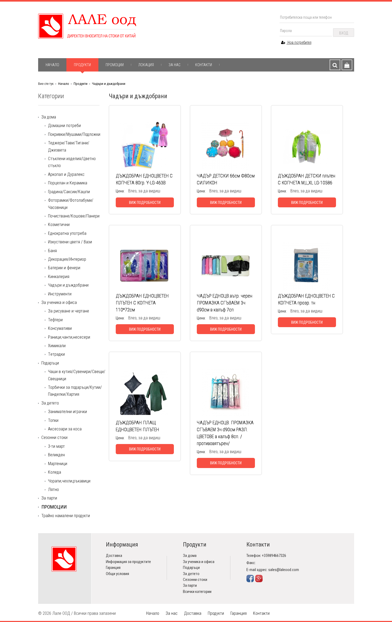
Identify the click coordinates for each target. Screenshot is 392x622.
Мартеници (57, 463)
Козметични (59, 224)
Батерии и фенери (64, 267)
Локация (146, 65)
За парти (49, 498)
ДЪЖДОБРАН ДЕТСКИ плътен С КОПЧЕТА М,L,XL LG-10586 (306, 179)
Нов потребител (299, 42)
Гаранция (113, 567)
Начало (52, 65)
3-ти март (56, 446)
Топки (53, 420)
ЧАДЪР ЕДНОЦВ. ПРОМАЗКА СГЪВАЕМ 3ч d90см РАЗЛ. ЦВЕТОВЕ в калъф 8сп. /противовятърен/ (225, 433)
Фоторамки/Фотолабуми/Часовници (70, 204)
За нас (175, 65)
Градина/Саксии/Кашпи (69, 191)
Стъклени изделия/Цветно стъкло (72, 162)
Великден (56, 454)
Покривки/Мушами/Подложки (74, 134)
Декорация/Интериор (67, 259)
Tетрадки (56, 354)
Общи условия (117, 573)
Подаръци (50, 363)
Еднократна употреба (67, 233)
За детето (50, 403)
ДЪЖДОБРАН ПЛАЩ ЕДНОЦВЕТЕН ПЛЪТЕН (137, 426)
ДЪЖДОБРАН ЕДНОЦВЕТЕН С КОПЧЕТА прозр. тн (306, 299)
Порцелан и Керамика (67, 182)
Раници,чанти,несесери (69, 337)
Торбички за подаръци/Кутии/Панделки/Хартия (75, 391)
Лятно (53, 489)
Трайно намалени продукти (65, 515)
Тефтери (55, 319)
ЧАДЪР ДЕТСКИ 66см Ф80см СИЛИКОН (226, 179)
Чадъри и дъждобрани (108, 84)
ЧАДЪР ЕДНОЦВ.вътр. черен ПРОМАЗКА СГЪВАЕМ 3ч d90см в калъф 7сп (224, 302)
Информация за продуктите (128, 561)
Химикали (57, 345)
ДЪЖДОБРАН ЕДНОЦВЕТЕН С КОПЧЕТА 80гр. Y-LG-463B (144, 179)
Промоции (115, 65)
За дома (48, 117)
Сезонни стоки (54, 437)
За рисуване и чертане (68, 311)
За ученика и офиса (59, 302)
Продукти (82, 65)
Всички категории (197, 591)
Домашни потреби (64, 125)
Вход (343, 33)
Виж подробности (145, 202)
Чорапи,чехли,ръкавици (69, 481)
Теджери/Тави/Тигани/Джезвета (68, 146)
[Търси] (335, 65)
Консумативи (60, 328)
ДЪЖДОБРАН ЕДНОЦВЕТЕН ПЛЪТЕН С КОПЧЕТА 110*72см (142, 302)
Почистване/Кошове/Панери (73, 216)
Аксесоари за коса (65, 428)
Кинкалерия (58, 276)
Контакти (203, 65)
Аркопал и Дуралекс (66, 174)
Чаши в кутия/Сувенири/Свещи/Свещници (76, 375)
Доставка (114, 555)
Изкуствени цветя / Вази (70, 241)
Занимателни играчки (67, 411)
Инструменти (59, 293)
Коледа (54, 472)
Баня (52, 250)
